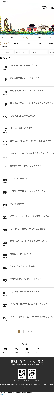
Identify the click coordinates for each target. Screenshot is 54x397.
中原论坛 (28, 43)
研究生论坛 (4, 46)
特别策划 (38, 37)
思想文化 (5, 43)
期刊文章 (26, 37)
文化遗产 (15, 46)
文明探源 (40, 43)
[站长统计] (1, 394)
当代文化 (16, 43)
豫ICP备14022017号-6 (31, 388)
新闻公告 (13, 37)
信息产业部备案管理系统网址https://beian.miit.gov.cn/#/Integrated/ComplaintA (16, 392)
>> (35, 331)
